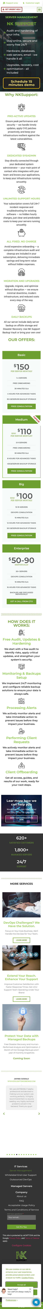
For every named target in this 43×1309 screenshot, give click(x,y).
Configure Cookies (21, 1245)
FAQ (21, 1201)
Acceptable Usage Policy (21, 1205)
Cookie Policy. (28, 1277)
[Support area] (4, 3)
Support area (12, 3)
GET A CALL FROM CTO (21, 601)
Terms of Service (32, 1238)
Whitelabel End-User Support (21, 1175)
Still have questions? (15, 1214)
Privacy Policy (15, 1238)
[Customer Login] (24, 3)
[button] (39, 9)
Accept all (21, 1284)
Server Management (21, 1170)
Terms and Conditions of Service (21, 1209)
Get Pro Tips (21, 1227)
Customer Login (33, 3)
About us (21, 1196)
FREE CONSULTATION (21, 406)
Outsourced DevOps (21, 1179)
